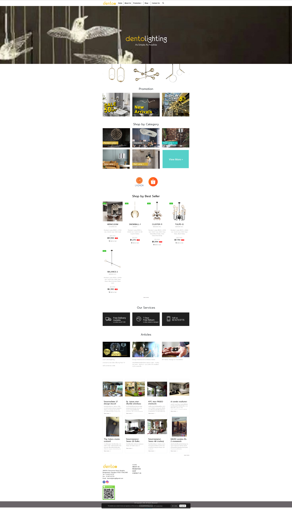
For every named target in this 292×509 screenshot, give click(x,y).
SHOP (134, 471)
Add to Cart (113, 241)
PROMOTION (136, 469)
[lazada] (139, 182)
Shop (146, 3)
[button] (163, 3)
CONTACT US (136, 473)
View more (107, 413)
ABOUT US (135, 467)
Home (120, 3)
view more (146, 297)
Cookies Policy (159, 505)
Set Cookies (175, 505)
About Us (128, 3)
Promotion (137, 3)
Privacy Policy (150, 505)
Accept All (182, 505)
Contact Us (156, 3)
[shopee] (153, 182)
